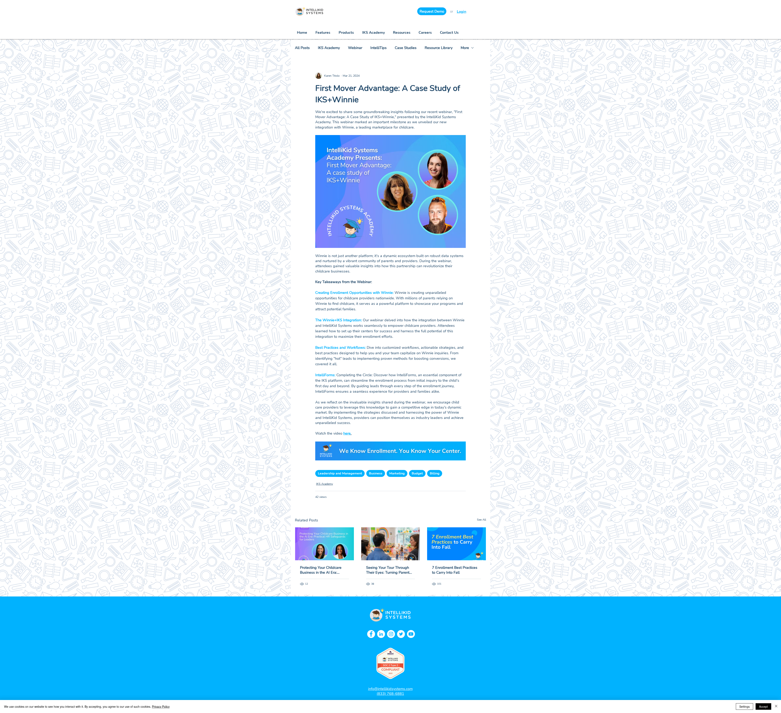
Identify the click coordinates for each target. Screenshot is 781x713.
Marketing (397, 473)
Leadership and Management (340, 473)
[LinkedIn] (381, 634)
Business (375, 473)
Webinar (355, 48)
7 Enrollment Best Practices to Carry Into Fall (454, 570)
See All (481, 520)
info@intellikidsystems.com (390, 688)
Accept (763, 706)
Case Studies (406, 48)
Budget (417, 473)
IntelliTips (378, 48)
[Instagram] (391, 634)
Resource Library (439, 48)
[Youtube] (411, 634)
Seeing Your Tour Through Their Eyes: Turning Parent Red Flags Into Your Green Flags (388, 570)
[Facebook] (371, 634)
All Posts (302, 48)
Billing (435, 473)
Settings (744, 706)
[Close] (776, 706)
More (465, 48)
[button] (401, 33)
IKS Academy (329, 48)
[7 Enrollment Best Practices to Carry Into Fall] (456, 543)
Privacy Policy (161, 706)
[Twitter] (401, 634)
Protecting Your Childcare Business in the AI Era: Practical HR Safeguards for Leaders (323, 570)
